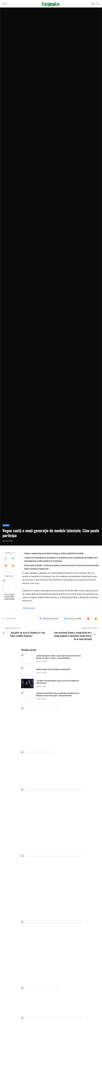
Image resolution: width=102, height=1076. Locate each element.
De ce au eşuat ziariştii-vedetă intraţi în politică (9, 596)
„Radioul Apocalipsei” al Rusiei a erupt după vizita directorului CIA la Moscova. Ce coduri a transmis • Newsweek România (58, 656)
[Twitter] (13, 558)
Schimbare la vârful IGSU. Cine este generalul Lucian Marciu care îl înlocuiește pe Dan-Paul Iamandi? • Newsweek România (57, 694)
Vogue (36, 583)
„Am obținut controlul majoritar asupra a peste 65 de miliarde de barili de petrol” (57, 681)
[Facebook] (6, 558)
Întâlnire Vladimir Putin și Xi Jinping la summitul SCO (53, 669)
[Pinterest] (6, 566)
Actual (6, 525)
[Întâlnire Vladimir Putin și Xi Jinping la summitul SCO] (27, 671)
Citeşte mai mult (28, 608)
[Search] (97, 3)
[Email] (13, 566)
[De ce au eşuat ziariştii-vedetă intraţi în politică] (9, 585)
